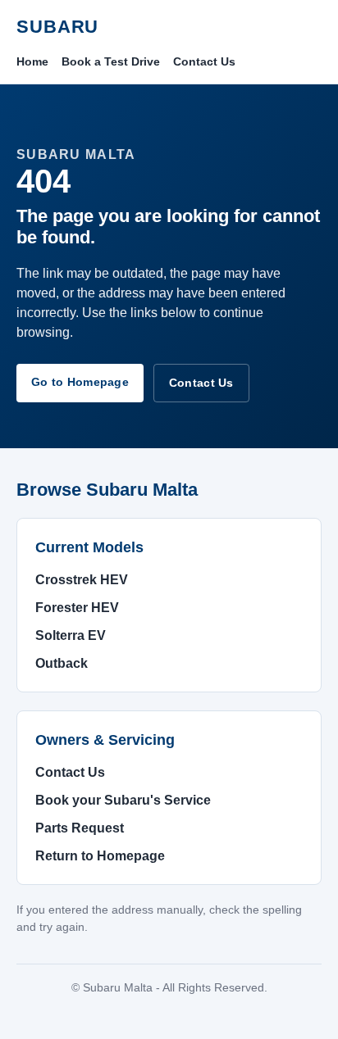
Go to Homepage (80, 381)
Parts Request (79, 828)
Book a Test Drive (111, 61)
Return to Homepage (100, 856)
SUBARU (57, 26)
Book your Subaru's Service (123, 800)
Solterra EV (70, 635)
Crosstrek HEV (81, 580)
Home (32, 61)
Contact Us (204, 61)
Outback (61, 663)
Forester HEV (77, 608)
